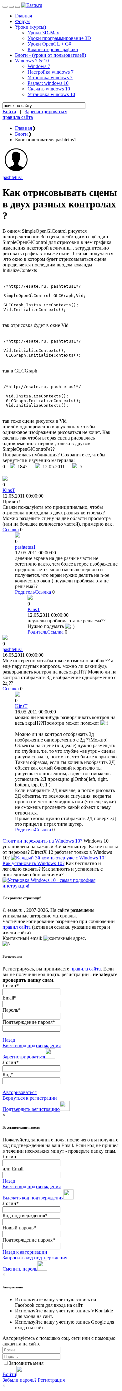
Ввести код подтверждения (32, 1045)
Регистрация (51, 1380)
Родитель (25, 592)
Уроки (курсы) (30, 27)
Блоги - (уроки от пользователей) (50, 55)
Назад (9, 1040)
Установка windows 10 (51, 94)
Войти (9, 111)
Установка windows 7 (50, 77)
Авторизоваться (20, 1092)
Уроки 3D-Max (43, 32)
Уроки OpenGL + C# (49, 43)
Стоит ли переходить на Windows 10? (42, 841)
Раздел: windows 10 (48, 83)
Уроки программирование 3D (59, 38)
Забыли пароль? (20, 1380)
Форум (22, 21)
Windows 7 (39, 66)
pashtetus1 (13, 177)
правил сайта (17, 927)
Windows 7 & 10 (32, 60)
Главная (23, 15)
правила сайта (18, 117)
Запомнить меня (26, 1363)
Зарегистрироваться (46, 111)
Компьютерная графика (53, 49)
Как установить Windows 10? (33, 863)
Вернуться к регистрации (30, 1098)
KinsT (9, 490)
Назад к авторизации (25, 1252)
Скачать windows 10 (49, 88)
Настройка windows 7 (51, 72)
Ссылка (11, 529)
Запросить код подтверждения (35, 1257)
